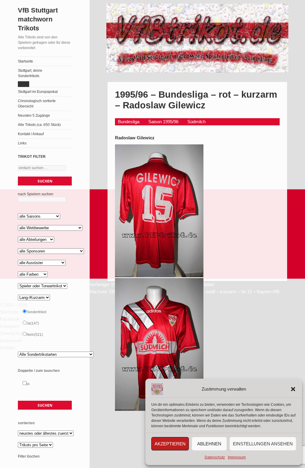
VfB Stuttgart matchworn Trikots (38, 19)
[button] (293, 389)
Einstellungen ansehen (263, 443)
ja (28, 384)
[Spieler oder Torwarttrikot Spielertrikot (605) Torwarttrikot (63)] (42, 286)
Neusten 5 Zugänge (34, 115)
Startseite (25, 61)
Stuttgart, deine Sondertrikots (30, 73)
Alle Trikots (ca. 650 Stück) (39, 125)
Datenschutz (215, 457)
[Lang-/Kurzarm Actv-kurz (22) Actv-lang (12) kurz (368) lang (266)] (34, 298)
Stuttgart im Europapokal (38, 92)
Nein (35, 335)
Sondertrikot (36, 312)
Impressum (237, 457)
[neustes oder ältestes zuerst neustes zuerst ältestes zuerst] (46, 433)
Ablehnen (209, 443)
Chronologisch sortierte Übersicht (37, 103)
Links (22, 143)
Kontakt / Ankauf (31, 134)
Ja (33, 323)
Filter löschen (29, 456)
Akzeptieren (170, 443)
